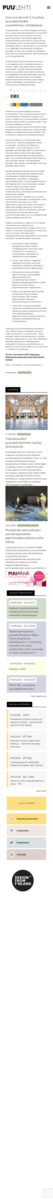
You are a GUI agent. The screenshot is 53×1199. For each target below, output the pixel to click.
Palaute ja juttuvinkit (27, 818)
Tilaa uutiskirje (27, 803)
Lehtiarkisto (23, 830)
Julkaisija (21, 854)
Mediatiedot (23, 842)
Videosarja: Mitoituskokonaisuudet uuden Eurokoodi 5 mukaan (24, 357)
